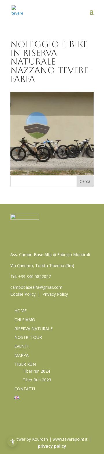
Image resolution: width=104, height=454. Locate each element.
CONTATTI (24, 388)
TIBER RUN (25, 364)
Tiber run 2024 (36, 371)
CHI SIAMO (24, 319)
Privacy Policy (55, 294)
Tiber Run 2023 (37, 380)
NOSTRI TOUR (28, 337)
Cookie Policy (23, 294)
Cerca (85, 181)
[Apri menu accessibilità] (12, 442)
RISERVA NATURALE (33, 328)
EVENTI (21, 346)
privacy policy (52, 446)
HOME (20, 310)
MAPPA (21, 355)
